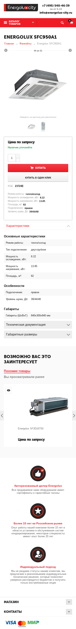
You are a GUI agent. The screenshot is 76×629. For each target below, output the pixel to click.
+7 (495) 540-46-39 (56, 5)
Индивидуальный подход (38, 566)
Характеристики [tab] (17, 225)
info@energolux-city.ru (56, 12)
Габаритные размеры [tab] (21, 334)
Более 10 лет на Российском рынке (38, 523)
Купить (40, 167)
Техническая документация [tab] (26, 324)
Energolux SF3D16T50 (20, 428)
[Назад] (6, 51)
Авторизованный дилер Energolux (38, 485)
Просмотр (66, 390)
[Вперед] (70, 51)
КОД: (10, 186)
